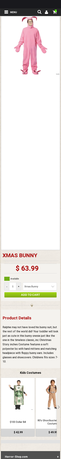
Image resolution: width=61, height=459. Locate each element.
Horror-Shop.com (30, 4)
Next (58, 407)
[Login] (46, 12)
